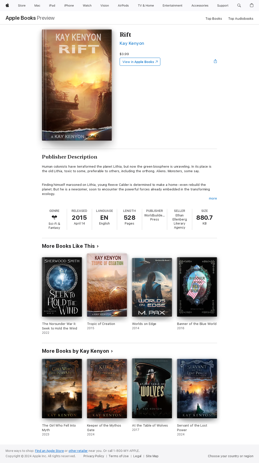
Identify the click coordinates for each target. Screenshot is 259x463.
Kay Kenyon (132, 43)
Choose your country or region (230, 456)
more (213, 198)
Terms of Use (119, 456)
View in (138, 62)
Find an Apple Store (49, 451)
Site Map (152, 456)
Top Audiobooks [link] (240, 18)
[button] (239, 5)
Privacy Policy (93, 456)
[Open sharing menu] (215, 61)
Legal (137, 456)
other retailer (78, 451)
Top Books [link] (213, 18)
